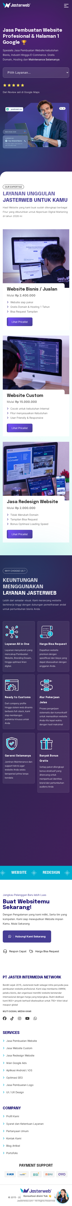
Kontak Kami (13, 1138)
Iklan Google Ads (16, 1062)
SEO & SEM (15, 873)
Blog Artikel (13, 1145)
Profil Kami (12, 1116)
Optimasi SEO (14, 1077)
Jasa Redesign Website (20, 1055)
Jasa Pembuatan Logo (19, 1084)
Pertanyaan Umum (17, 1131)
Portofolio (12, 1153)
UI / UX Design (15, 1092)
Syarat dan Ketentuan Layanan (25, 1123)
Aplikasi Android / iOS (19, 1070)
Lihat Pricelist (20, 321)
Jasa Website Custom (19, 1048)
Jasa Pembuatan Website (21, 1040)
